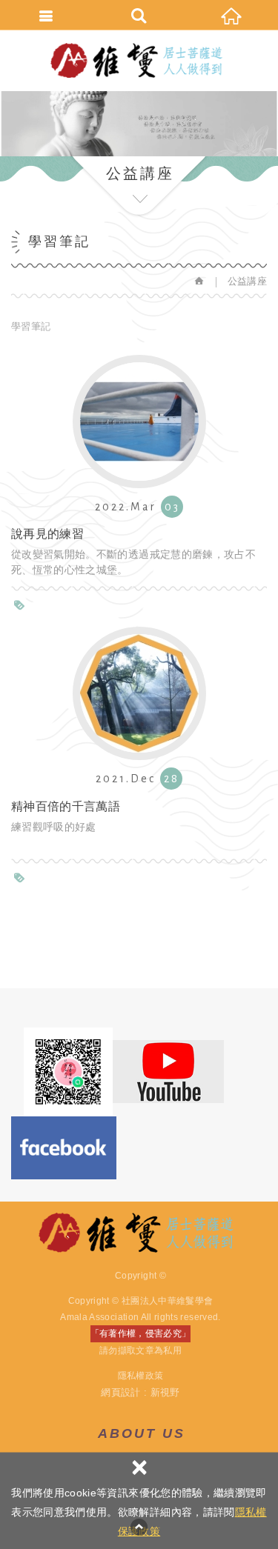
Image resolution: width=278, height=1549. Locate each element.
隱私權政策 (141, 1375)
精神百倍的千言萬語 (139, 738)
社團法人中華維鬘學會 (139, 60)
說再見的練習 (139, 466)
